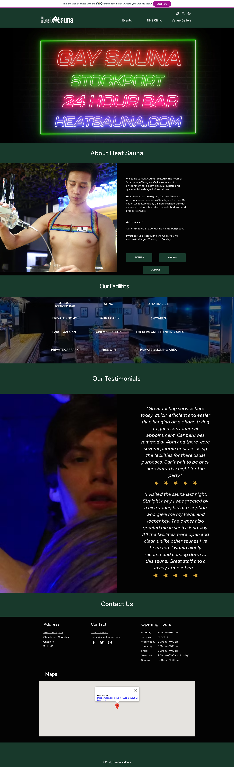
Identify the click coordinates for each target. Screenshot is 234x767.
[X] (183, 13)
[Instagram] (177, 13)
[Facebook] (189, 13)
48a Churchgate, (53, 632)
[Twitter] (102, 642)
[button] (156, 270)
